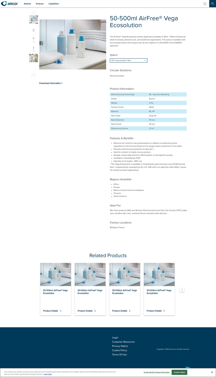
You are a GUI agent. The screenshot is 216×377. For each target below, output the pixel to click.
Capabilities (53, 3)
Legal (115, 337)
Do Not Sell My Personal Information (157, 372)
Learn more (48, 374)
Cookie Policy (119, 350)
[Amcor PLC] (9, 3)
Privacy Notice (120, 346)
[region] (108, 372)
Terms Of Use (119, 354)
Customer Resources (123, 342)
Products (40, 3)
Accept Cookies (179, 372)
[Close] (212, 372)
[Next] (182, 289)
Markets (27, 3)
